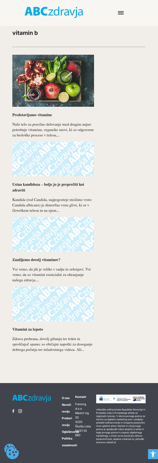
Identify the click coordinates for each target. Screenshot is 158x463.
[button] (153, 454)
